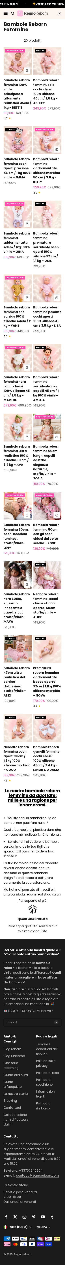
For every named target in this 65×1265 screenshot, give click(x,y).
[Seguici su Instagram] (24, 1216)
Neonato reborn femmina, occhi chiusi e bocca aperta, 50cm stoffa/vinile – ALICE (45, 605)
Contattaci (12, 1108)
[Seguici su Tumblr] (52, 1216)
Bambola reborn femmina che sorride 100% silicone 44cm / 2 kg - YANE (17, 316)
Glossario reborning (11, 1065)
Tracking (10, 1101)
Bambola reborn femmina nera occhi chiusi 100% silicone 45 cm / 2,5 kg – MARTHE (17, 388)
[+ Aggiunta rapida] (27, 70)
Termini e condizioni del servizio (47, 1049)
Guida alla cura (16, 1075)
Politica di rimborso (43, 1105)
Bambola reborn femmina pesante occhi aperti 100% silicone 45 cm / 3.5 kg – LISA (47, 316)
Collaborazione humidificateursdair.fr (16, 1120)
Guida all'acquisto (13, 1084)
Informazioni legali (45, 1094)
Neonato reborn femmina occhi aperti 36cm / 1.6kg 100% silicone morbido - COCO (17, 758)
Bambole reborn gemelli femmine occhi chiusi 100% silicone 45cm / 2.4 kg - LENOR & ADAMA (46, 758)
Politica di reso (47, 1073)
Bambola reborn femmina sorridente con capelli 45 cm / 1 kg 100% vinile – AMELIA (46, 388)
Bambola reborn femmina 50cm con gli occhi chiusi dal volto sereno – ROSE (46, 534)
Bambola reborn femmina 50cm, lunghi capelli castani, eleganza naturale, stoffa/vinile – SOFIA (46, 462)
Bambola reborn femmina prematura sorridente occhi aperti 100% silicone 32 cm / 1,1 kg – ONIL (46, 247)
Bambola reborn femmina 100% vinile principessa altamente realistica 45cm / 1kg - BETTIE (17, 94)
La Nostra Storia (16, 1185)
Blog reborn (12, 1049)
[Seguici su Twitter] (15, 1216)
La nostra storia (16, 1094)
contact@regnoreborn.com (37, 1175)
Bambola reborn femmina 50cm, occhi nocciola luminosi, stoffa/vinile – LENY (17, 536)
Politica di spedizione (44, 1082)
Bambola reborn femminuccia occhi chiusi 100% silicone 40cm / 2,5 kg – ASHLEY (46, 91)
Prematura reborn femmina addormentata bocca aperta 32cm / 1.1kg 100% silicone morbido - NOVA (47, 682)
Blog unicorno (14, 1056)
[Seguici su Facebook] (6, 1216)
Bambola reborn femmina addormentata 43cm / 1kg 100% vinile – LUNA (17, 242)
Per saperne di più (33, 901)
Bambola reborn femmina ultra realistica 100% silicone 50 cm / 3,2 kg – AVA (17, 455)
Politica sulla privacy (46, 1063)
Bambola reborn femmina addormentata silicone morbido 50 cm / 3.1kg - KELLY (46, 170)
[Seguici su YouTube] (42, 1216)
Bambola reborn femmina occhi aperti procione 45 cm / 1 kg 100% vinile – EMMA (17, 168)
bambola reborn (23, 894)
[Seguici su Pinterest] (33, 1216)
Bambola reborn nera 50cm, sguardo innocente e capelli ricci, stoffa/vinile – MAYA (17, 608)
